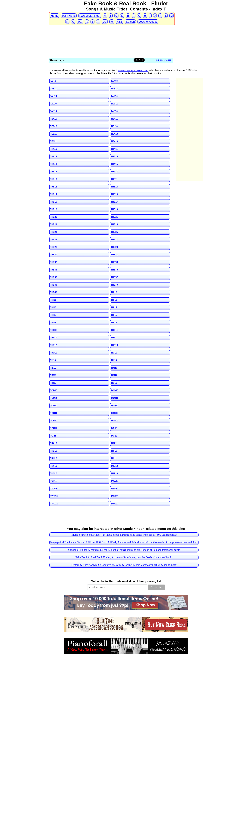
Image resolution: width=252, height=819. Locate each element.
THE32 (53, 262)
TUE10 (114, 466)
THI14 (114, 307)
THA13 (114, 156)
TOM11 (114, 398)
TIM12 (114, 375)
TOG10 (114, 390)
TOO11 (53, 413)
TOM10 (53, 398)
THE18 (53, 209)
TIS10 (114, 383)
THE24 (53, 232)
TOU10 (114, 420)
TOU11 (53, 428)
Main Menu (69, 15)
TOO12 (114, 413)
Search (130, 21)
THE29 (114, 247)
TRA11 (114, 443)
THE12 (53, 186)
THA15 (114, 164)
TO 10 (114, 428)
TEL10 (114, 126)
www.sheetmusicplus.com (133, 70)
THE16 (53, 202)
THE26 (53, 239)
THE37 (114, 277)
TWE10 (53, 488)
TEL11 (53, 134)
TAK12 (114, 88)
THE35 (114, 269)
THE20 (53, 217)
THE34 (53, 269)
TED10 (53, 126)
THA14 (53, 164)
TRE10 (53, 451)
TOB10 (53, 390)
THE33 (114, 262)
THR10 (53, 337)
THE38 (53, 285)
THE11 (114, 179)
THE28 (53, 247)
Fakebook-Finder (89, 15)
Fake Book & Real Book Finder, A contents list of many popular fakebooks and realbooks (124, 557)
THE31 (114, 254)
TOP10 (53, 420)
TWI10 (114, 488)
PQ (80, 21)
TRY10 (53, 466)
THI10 (114, 292)
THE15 (114, 194)
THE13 (114, 186)
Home (54, 15)
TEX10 (114, 141)
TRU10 (53, 458)
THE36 (53, 277)
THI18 (114, 322)
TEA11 (114, 118)
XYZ (119, 21)
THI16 (114, 315)
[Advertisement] (111, 32)
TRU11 (114, 458)
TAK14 (114, 96)
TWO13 (114, 503)
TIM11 (53, 375)
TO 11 (53, 435)
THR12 (53, 345)
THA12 (53, 156)
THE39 (114, 285)
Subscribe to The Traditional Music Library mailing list (126, 581)
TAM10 (114, 103)
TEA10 (53, 118)
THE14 (53, 194)
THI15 (53, 315)
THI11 (53, 300)
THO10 (53, 330)
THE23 (114, 224)
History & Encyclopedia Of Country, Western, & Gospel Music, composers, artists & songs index (124, 564)
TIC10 (114, 352)
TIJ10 (53, 360)
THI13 (53, 307)
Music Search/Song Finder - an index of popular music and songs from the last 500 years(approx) (124, 534)
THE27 (114, 239)
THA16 (53, 171)
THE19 (114, 209)
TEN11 (53, 141)
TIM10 (114, 368)
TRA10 (53, 443)
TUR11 (53, 481)
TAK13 (53, 96)
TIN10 (53, 383)
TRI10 (114, 451)
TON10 (53, 405)
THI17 (53, 322)
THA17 (114, 171)
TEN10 (114, 134)
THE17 (114, 202)
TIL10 (114, 360)
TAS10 (114, 111)
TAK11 (53, 88)
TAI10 (53, 81)
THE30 (53, 254)
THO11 (114, 330)
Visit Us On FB (163, 60)
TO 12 (114, 435)
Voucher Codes (148, 21)
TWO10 (54, 496)
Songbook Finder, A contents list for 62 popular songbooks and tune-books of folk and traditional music (124, 549)
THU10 (53, 352)
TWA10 (114, 481)
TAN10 (53, 111)
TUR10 (114, 473)
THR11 (114, 337)
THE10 (53, 179)
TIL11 (53, 368)
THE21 (114, 217)
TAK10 (114, 81)
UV (105, 21)
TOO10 (114, 405)
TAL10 (53, 103)
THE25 (114, 232)
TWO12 (54, 503)
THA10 (53, 149)
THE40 (53, 292)
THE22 (53, 224)
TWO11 (114, 496)
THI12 (114, 300)
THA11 (114, 149)
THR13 (114, 345)
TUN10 (53, 473)
